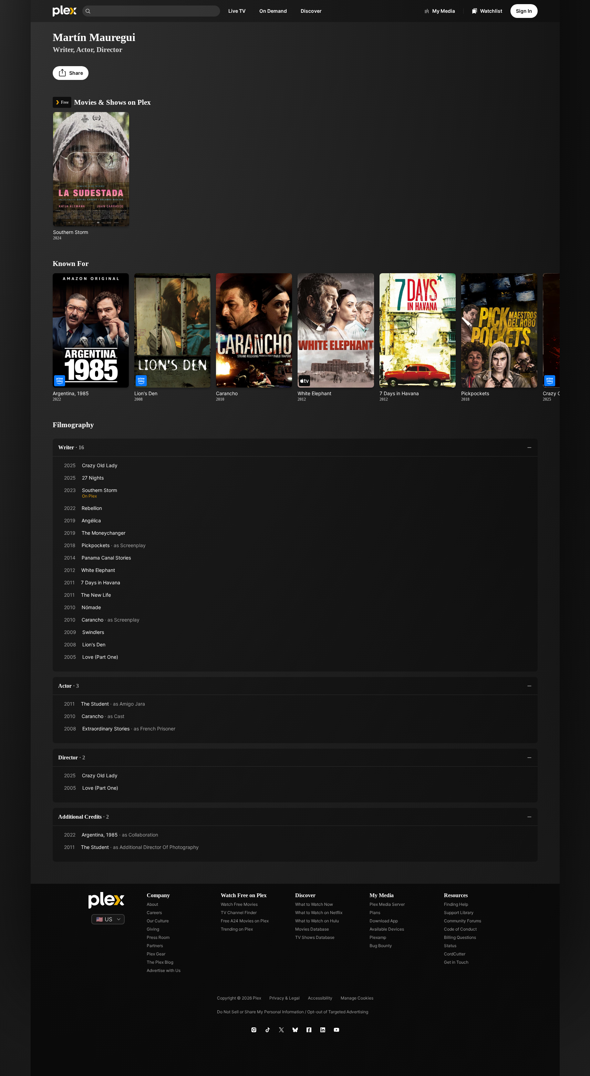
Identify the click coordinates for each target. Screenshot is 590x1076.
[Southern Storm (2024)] (91, 176)
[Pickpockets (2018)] (499, 337)
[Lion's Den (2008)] (172, 337)
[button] (71, 73)
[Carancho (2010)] (254, 337)
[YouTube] (336, 1030)
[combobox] (156, 11)
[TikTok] (268, 1030)
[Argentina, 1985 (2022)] (91, 337)
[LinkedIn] (323, 1030)
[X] (281, 1030)
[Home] (65, 11)
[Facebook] (309, 1030)
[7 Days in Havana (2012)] (418, 337)
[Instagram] (254, 1030)
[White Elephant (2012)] (336, 337)
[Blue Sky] (295, 1030)
